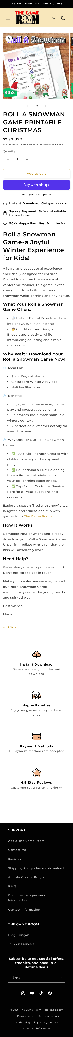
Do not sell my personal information (27, 898)
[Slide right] (45, 106)
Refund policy (54, 1009)
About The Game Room (26, 841)
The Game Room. (38, 516)
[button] (8, 17)
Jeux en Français (21, 944)
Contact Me (17, 850)
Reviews (14, 859)
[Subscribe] (60, 978)
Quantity (9, 151)
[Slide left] (27, 106)
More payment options (36, 194)
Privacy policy (26, 1016)
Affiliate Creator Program (28, 877)
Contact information (39, 1028)
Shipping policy (29, 1022)
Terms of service (49, 1016)
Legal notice (50, 1022)
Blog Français (18, 935)
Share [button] (12, 626)
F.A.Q (12, 886)
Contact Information (24, 909)
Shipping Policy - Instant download (36, 868)
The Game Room (30, 1009)
